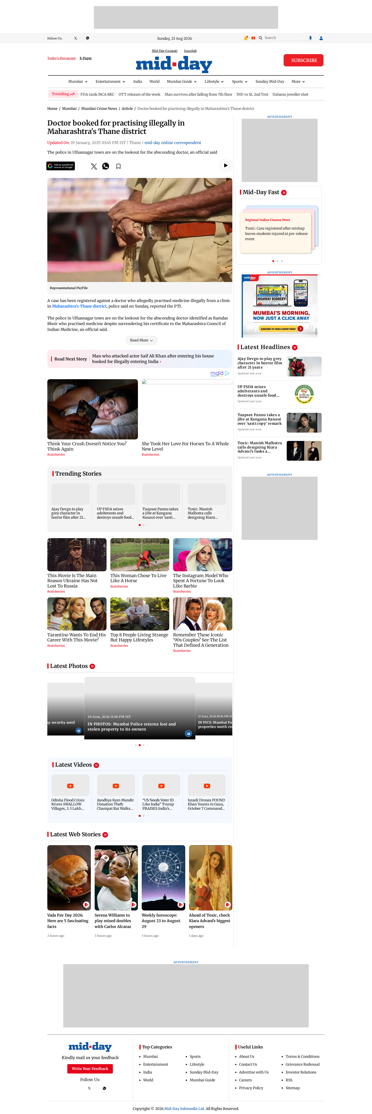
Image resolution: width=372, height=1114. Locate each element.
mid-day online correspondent (172, 142)
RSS (289, 1080)
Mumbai (75, 81)
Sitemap (293, 1088)
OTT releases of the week (139, 94)
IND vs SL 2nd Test (252, 94)
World (154, 81)
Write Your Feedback (90, 1068)
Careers (245, 1080)
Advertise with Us (254, 1072)
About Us (246, 1056)
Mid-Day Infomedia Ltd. (184, 1108)
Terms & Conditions (303, 1056)
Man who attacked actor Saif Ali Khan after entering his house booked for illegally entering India (153, 358)
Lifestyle (212, 81)
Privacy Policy (251, 1088)
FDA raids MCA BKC (97, 94)
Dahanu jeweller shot (290, 94)
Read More (139, 340)
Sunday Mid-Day (270, 81)
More (296, 81)
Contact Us (248, 1064)
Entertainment (108, 81)
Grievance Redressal (303, 1064)
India (137, 81)
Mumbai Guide (179, 81)
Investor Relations (301, 1072)
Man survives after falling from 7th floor (198, 94)
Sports (237, 81)
